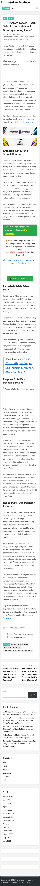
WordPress (14, 882)
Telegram (6, 8)
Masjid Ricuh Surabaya (10, 39)
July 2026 (7, 800)
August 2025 (8, 834)
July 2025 (7, 838)
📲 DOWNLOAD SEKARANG (20, 279)
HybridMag (26, 882)
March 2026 (7, 810)
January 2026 (8, 817)
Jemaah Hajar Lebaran (26, 37)
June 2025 (7, 841)
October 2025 (8, 827)
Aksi (5, 18)
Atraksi (5, 766)
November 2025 (9, 824)
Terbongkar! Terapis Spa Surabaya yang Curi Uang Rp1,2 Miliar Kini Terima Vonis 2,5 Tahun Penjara (19, 743)
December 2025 (9, 820)
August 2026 (8, 796)
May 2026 (7, 803)
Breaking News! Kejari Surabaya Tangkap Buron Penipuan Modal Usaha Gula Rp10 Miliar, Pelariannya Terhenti (18, 720)
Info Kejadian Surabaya (16, 2)
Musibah (6, 776)
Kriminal (6, 770)
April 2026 (7, 807)
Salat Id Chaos (23, 39)
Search (5, 691)
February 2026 (8, 814)
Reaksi (11, 18)
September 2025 (9, 831)
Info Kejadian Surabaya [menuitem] (24, 122)
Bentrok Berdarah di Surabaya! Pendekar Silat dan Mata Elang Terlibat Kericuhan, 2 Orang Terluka (19, 729)
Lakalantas (7, 773)
